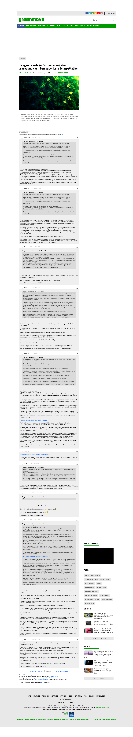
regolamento (44, 679)
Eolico (97, 599)
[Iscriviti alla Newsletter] (92, 13)
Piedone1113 (27, 137)
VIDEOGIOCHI (45, 696)
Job (100, 719)
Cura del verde (89, 603)
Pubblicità (57, 719)
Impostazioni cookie (109, 719)
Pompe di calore (101, 587)
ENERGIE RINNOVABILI (93, 26)
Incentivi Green (104, 595)
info (62, 134)
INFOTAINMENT (51, 26)
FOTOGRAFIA (78, 696)
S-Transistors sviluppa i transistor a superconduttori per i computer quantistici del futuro (103, 671)
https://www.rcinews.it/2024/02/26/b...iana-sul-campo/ (35, 454)
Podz (25, 463)
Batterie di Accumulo (91, 591)
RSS (90, 719)
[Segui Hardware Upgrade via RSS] (95, 13)
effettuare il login (27, 675)
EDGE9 (70, 696)
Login (108, 13)
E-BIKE (59, 26)
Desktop (61, 702)
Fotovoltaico (89, 599)
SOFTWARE (54, 696)
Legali (27, 719)
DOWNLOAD (63, 696)
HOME (29, 696)
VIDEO (85, 696)
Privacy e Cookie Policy (38, 719)
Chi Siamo (20, 719)
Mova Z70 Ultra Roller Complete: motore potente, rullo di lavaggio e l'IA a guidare (103, 623)
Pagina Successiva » (61, 671)
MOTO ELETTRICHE (68, 26)
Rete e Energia (89, 587)
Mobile (72, 702)
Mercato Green (63, 73)
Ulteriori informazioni (102, 707)
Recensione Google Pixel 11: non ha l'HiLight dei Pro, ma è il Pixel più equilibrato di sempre (103, 630)
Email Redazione (83, 719)
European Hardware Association (65, 714)
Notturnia (26, 188)
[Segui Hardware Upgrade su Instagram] (101, 13)
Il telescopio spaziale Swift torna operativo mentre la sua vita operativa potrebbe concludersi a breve (103, 663)
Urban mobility (89, 583)
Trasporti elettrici (105, 579)
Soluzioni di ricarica (91, 579)
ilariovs (26, 247)
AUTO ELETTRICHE (31, 26)
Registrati (113, 13)
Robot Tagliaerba (107, 599)
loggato (35, 678)
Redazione (72, 719)
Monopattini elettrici (91, 595)
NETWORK (21, 26)
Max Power (27, 493)
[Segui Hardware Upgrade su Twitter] (89, 13)
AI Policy (50, 719)
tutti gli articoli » (99, 638)
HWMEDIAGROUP (101, 696)
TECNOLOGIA (41, 26)
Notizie (87, 646)
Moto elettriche (95, 575)
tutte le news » (99, 678)
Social (95, 719)
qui (42, 682)
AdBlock (65, 719)
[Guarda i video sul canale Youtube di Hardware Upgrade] (98, 13)
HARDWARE (36, 696)
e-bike (87, 575)
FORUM (91, 696)
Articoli (87, 609)
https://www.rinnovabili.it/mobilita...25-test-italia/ (33, 420)
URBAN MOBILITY (80, 26)
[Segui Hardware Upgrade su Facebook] (86, 13)
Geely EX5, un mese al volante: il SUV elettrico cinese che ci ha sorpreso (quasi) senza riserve (103, 616)
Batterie (99, 583)
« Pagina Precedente (36, 671)
